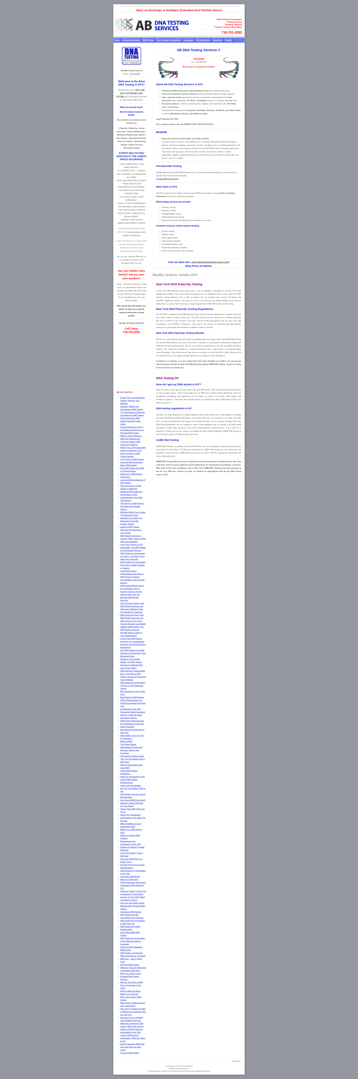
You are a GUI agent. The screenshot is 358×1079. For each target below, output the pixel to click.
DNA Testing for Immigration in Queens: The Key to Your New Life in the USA (132, 556)
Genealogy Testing (128, 718)
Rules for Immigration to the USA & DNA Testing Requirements (132, 780)
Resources (217, 40)
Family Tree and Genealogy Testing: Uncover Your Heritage (132, 401)
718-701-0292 (232, 32)
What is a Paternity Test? (131, 715)
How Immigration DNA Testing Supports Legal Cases (130, 421)
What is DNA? (126, 741)
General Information (131, 40)
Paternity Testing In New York (133, 891)
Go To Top (236, 1061)
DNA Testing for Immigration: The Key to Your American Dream (133, 686)
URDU (143, 232)
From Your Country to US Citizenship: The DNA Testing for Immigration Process (133, 547)
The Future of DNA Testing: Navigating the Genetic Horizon (132, 506)
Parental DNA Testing (129, 965)
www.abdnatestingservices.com (210, 262)
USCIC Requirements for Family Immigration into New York (132, 703)
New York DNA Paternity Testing (179, 284)
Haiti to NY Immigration (130, 815)
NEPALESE (136, 235)
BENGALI (137, 232)
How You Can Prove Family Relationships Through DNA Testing (132, 906)
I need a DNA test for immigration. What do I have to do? (132, 1038)
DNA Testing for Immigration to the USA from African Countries (132, 941)
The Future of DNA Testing (132, 459)
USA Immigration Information (133, 882)
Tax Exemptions (203, 40)
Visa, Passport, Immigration (168, 40)
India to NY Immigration (130, 785)
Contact (228, 40)
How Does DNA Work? (130, 876)
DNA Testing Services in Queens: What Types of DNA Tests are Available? (133, 539)
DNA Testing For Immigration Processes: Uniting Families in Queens (133, 565)
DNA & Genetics (127, 727)
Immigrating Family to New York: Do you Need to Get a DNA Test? (132, 759)
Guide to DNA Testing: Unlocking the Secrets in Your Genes (131, 530)
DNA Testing (148, 40)
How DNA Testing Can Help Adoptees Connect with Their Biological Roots (133, 653)
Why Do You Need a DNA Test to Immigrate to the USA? (131, 985)
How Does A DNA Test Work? (133, 800)
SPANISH (130, 232)
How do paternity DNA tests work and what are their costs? (132, 1047)
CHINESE (126, 235)
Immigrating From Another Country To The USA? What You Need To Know (132, 897)
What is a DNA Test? (129, 879)
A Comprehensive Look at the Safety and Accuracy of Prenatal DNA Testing (132, 430)
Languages (188, 40)
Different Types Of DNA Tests (133, 968)
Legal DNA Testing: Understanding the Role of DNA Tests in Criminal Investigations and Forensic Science (132, 577)
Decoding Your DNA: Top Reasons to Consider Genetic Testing (131, 521)
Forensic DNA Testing (129, 1053)
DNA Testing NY (167, 378)
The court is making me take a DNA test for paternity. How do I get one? (133, 1012)
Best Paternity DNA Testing (132, 697)
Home (117, 40)
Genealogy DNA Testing (130, 912)
